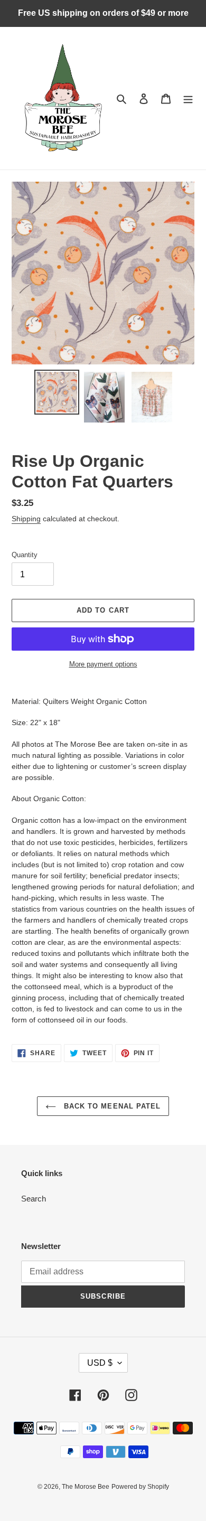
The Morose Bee (85, 1486)
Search (33, 1198)
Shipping (26, 518)
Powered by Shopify (140, 1486)
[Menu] (188, 98)
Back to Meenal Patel (111, 1106)
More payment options (103, 664)
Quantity (25, 555)
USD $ (100, 1362)
